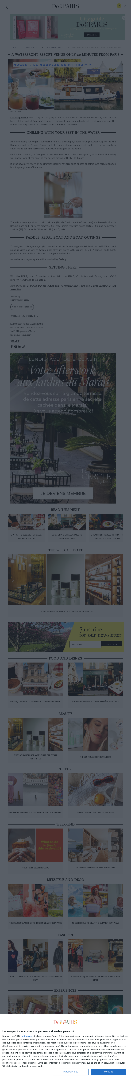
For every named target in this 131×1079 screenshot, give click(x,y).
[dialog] (65, 1046)
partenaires (26, 1036)
